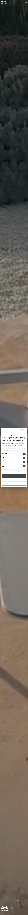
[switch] (24, 458)
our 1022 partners (10, 437)
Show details (21, 471)
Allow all (14, 476)
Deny (14, 483)
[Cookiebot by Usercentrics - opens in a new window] (20, 430)
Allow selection (14, 479)
